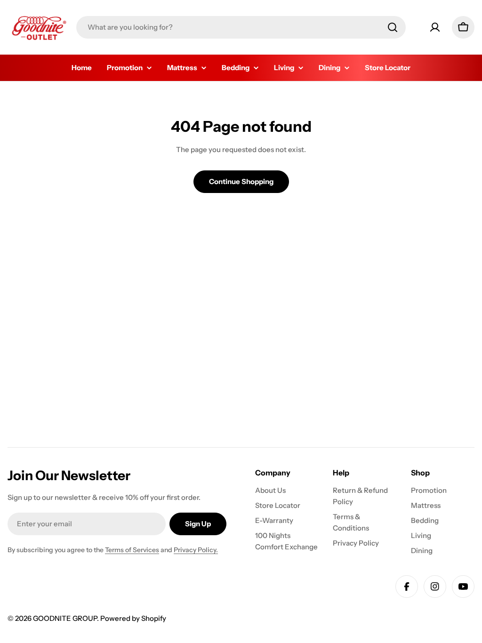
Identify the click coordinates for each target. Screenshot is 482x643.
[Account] (435, 27)
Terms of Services (132, 550)
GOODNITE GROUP (65, 618)
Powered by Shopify (133, 618)
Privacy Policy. (196, 550)
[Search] (392, 27)
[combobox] (241, 27)
